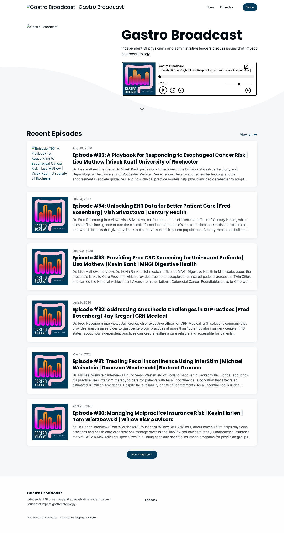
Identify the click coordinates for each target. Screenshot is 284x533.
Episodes (227, 7)
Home (210, 7)
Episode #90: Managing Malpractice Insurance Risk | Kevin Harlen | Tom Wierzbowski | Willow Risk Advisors (158, 416)
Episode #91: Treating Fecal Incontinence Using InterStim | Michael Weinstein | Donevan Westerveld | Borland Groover (158, 364)
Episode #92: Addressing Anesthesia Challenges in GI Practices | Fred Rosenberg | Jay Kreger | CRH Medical (161, 312)
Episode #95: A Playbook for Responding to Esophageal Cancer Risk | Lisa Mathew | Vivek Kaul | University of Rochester (160, 158)
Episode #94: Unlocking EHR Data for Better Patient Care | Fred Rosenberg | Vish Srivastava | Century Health (152, 209)
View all (246, 134)
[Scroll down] (142, 109)
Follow (250, 7)
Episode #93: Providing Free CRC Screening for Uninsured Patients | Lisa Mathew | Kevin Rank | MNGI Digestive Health (158, 261)
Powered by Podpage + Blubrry (78, 517)
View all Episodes (142, 454)
